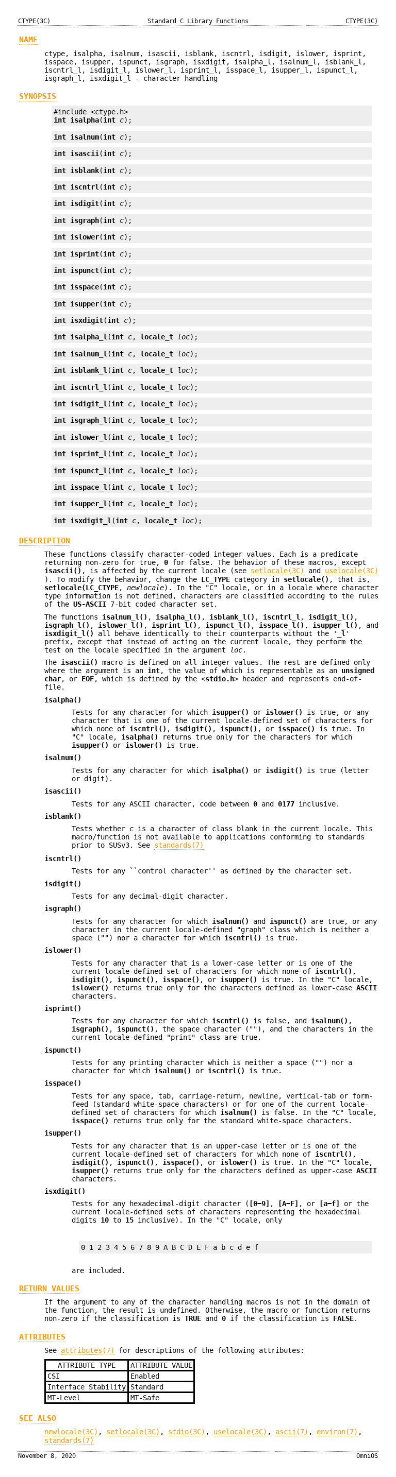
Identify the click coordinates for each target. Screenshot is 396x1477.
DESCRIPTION (44, 540)
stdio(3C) (186, 1432)
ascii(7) (291, 1432)
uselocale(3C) (351, 570)
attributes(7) (87, 1350)
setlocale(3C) (277, 570)
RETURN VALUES (49, 1288)
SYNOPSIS (37, 96)
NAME (28, 39)
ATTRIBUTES (42, 1337)
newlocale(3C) (71, 1432)
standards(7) (179, 845)
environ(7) (337, 1432)
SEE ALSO (37, 1418)
